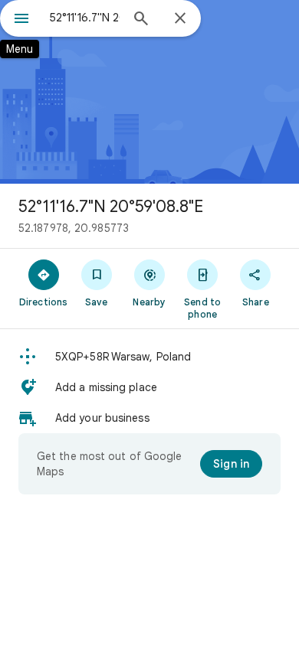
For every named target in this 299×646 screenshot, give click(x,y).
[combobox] (84, 17)
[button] (149, 356)
